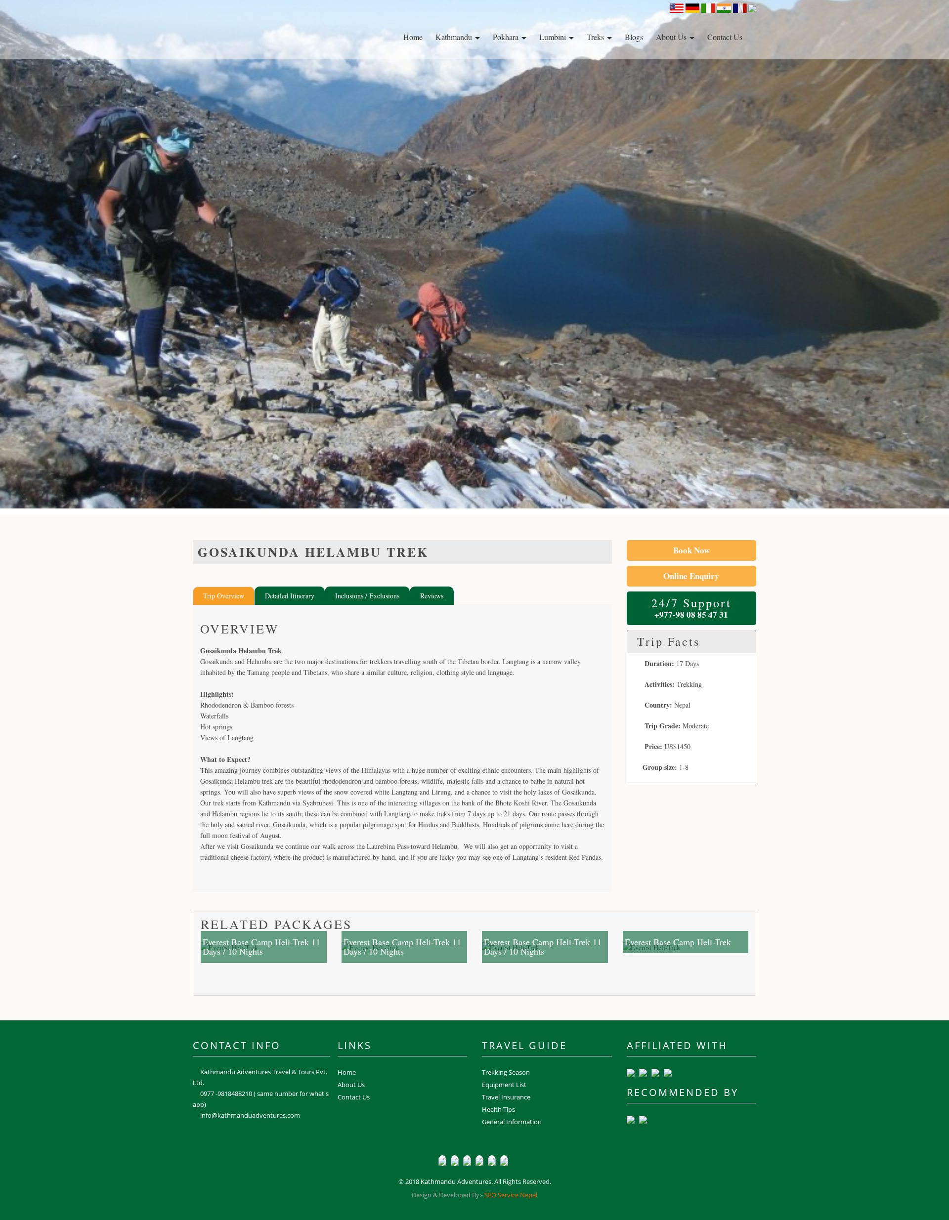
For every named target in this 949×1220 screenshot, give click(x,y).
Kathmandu (454, 37)
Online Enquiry (691, 576)
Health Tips (498, 1109)
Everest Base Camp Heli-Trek (678, 942)
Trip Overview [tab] (223, 595)
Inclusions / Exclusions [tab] (367, 595)
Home (413, 37)
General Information (512, 1121)
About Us (672, 37)
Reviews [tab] (431, 595)
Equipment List (504, 1084)
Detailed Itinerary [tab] (289, 595)
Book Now (691, 550)
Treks (596, 37)
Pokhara (506, 37)
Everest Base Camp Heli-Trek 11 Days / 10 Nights (261, 947)
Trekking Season (506, 1072)
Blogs (634, 37)
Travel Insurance (506, 1097)
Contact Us (724, 37)
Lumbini (553, 37)
